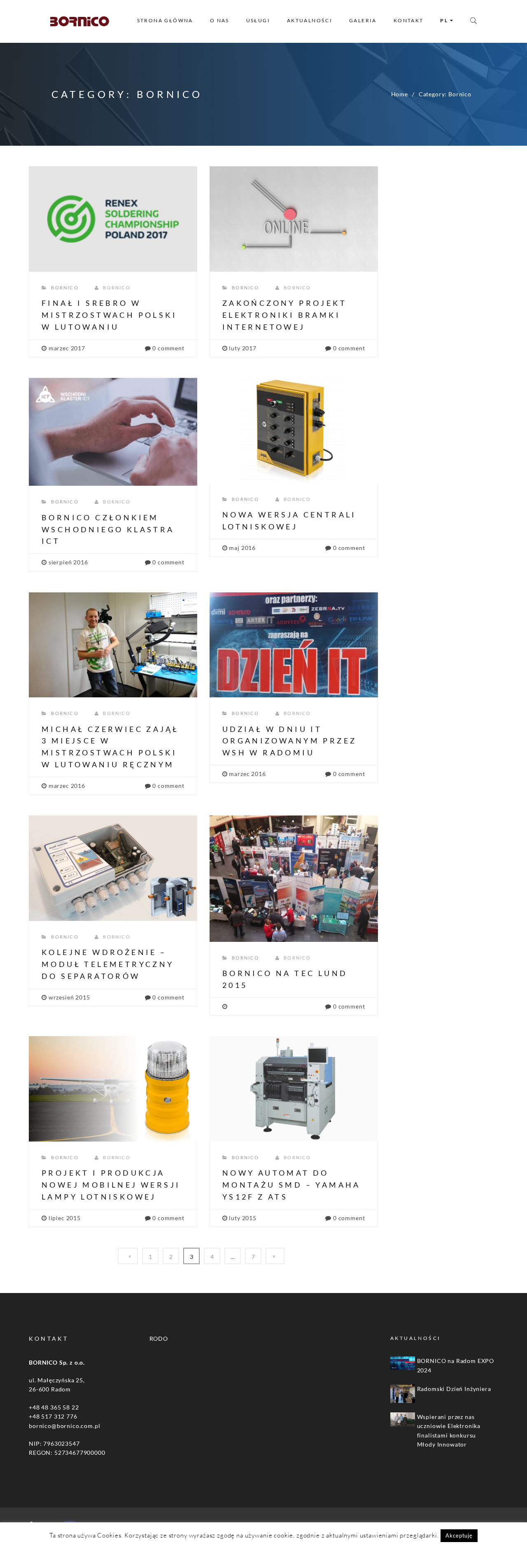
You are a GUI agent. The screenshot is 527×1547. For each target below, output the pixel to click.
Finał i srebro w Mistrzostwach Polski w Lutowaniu (109, 314)
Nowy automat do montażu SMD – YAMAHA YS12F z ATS (291, 1184)
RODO (158, 1338)
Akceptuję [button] (459, 1535)
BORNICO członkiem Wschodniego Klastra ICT (108, 529)
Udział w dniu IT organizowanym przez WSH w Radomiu (289, 741)
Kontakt (409, 20)
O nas (219, 20)
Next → (275, 1256)
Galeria (363, 20)
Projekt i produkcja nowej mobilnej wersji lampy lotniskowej (111, 1184)
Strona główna (165, 20)
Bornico (64, 287)
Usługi (258, 20)
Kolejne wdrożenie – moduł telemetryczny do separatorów (108, 964)
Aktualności (309, 20)
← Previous (128, 1256)
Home (399, 94)
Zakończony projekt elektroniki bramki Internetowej (284, 314)
